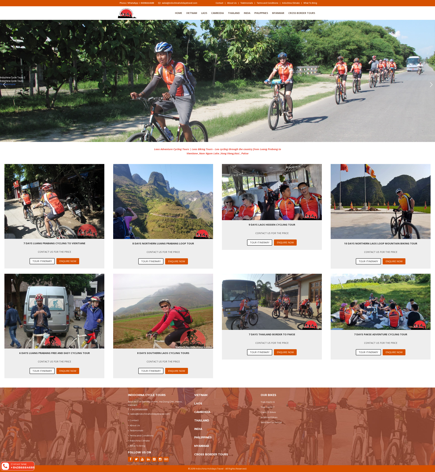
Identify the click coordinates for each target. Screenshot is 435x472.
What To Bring (310, 3)
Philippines (261, 13)
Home (178, 13)
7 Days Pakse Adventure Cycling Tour (380, 334)
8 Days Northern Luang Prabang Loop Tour (163, 243)
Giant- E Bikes (268, 412)
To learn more (7, 84)
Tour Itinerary (42, 261)
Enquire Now (67, 261)
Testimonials (246, 3)
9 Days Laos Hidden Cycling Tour (272, 224)
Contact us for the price (54, 251)
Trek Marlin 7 (267, 407)
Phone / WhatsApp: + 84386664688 (137, 3)
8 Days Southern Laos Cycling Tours (163, 353)
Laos (204, 13)
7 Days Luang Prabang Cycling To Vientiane (54, 243)
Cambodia (217, 13)
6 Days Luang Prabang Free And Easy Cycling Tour (54, 353)
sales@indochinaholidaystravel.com (179, 3)
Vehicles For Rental (271, 422)
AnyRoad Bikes (269, 417)
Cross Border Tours (301, 13)
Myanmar (278, 13)
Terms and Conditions (267, 3)
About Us (232, 3)
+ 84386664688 (138, 409)
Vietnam (191, 13)
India (247, 13)
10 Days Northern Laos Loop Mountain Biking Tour (380, 243)
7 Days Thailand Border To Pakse (272, 334)
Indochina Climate (291, 3)
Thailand (234, 13)
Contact (219, 3)
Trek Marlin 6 (268, 402)
